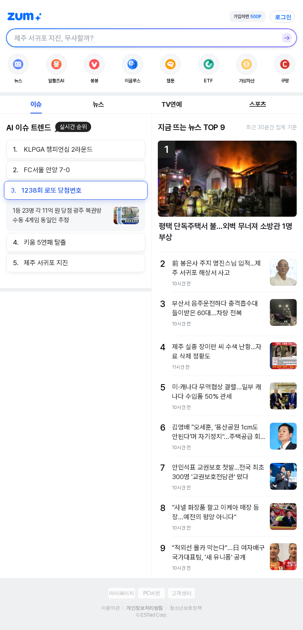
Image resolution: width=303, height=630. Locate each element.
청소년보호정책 (186, 608)
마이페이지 (121, 593)
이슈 (35, 104)
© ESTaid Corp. (151, 615)
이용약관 (110, 608)
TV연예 (171, 104)
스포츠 (257, 104)
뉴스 (98, 104)
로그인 (283, 17)
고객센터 (181, 593)
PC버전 (151, 593)
